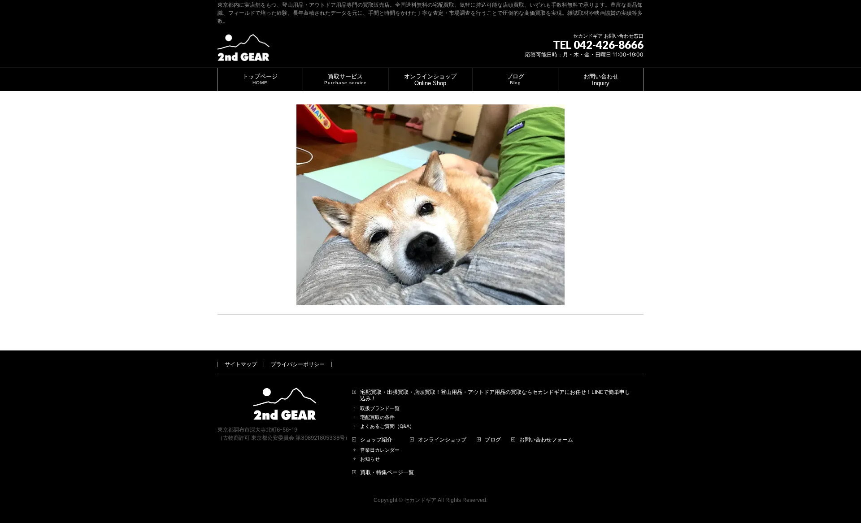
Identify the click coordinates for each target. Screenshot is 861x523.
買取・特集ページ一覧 (387, 472)
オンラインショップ (442, 440)
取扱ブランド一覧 (380, 408)
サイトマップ (241, 364)
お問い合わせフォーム (546, 440)
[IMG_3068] (430, 204)
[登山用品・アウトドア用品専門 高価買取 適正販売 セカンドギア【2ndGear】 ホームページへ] (243, 51)
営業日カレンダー (380, 450)
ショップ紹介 (376, 440)
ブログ (493, 440)
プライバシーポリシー (298, 364)
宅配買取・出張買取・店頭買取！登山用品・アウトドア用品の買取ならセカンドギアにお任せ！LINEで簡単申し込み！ (495, 395)
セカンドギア (420, 500)
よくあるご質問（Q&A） (387, 426)
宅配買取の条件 (377, 417)
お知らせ (370, 459)
